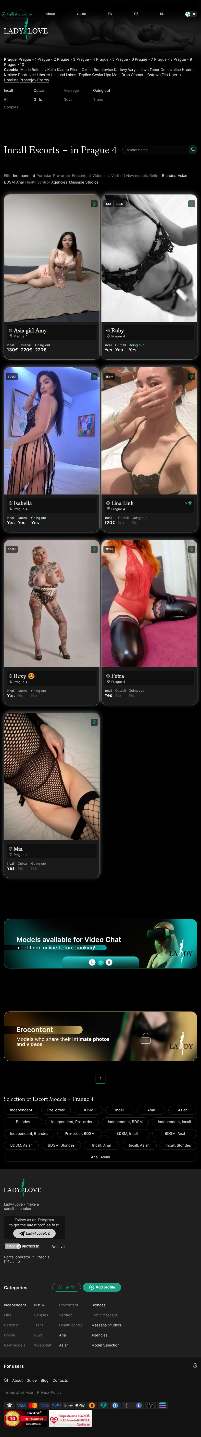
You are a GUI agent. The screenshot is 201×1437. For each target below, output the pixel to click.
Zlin (165, 74)
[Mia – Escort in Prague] (52, 776)
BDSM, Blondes (61, 1145)
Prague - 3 (66, 59)
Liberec (43, 74)
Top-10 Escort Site (34, 1418)
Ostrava (154, 74)
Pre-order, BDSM (80, 1133)
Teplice (84, 74)
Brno (126, 74)
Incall (8, 90)
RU (162, 14)
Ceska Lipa (101, 74)
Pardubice (27, 74)
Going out (101, 90)
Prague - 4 (85, 59)
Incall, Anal (101, 1145)
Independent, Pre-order (72, 1121)
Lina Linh (122, 503)
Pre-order (56, 1110)
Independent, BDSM (125, 1121)
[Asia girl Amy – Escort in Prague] (52, 258)
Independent (24, 175)
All (6, 99)
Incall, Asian (139, 1145)
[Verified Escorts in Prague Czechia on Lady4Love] (26, 48)
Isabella (23, 503)
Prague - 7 (144, 59)
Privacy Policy (49, 1392)
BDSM (9, 182)
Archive (58, 1246)
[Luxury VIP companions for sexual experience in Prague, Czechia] (22, 1188)
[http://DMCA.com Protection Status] (22, 1246)
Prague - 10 (14, 64)
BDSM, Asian (21, 1145)
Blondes (169, 175)
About (50, 14)
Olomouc (138, 74)
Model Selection (105, 1345)
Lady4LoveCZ (38, 1233)
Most (116, 74)
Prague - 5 (105, 59)
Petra (117, 676)
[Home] (6, 1380)
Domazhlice (171, 69)
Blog (45, 1380)
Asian (182, 175)
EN (110, 14)
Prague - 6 (124, 59)
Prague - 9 (183, 59)
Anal (20, 182)
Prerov (43, 80)
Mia (18, 849)
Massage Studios (84, 182)
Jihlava (143, 69)
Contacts (60, 1380)
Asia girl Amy (30, 330)
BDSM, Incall (127, 1133)
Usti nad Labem (64, 74)
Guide (81, 14)
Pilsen (75, 69)
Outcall (40, 90)
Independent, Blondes (29, 1133)
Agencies (59, 182)
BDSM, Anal (175, 1133)
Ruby (117, 330)
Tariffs (10, 14)
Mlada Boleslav (33, 69)
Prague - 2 (47, 59)
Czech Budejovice (97, 69)
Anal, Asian (100, 1157)
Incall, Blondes (178, 1145)
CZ (136, 14)
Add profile (20, 14)
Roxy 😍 (24, 676)
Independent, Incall (174, 1121)
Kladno (63, 69)
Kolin (51, 69)
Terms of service (18, 1392)
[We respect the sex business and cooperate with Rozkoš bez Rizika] (70, 1418)
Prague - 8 (163, 59)
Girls (38, 99)
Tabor (155, 69)
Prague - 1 (28, 59)
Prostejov (28, 80)
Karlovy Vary (125, 69)
